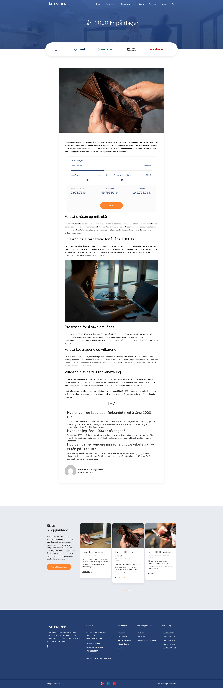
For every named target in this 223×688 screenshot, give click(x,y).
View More (112, 205)
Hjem (98, 4)
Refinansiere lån (124, 640)
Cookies (160, 684)
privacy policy (171, 684)
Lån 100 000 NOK (169, 648)
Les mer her (86, 572)
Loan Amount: (111, 166)
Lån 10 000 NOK (169, 637)
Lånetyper (111, 4)
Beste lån (141, 637)
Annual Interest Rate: (132, 175)
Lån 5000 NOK (168, 633)
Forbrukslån (122, 637)
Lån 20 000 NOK (169, 640)
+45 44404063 (94, 643)
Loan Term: (89, 175)
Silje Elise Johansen (95, 469)
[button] (128, 590)
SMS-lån (141, 633)
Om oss (152, 4)
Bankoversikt (127, 4)
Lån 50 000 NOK (169, 644)
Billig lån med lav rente (147, 640)
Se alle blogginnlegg (59, 567)
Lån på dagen (123, 644)
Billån (120, 648)
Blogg (141, 4)
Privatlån (121, 633)
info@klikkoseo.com (99, 647)
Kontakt (164, 4)
